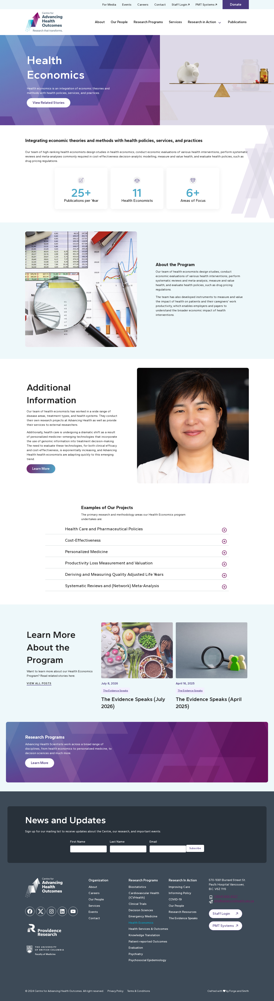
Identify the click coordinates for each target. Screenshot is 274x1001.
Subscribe (195, 848)
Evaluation (136, 947)
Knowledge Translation (144, 935)
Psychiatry (136, 954)
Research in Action (202, 22)
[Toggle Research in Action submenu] (221, 22)
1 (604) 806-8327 (226, 896)
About (100, 22)
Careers (142, 4)
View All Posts (39, 683)
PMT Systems (205, 4)
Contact (160, 4)
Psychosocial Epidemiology (147, 960)
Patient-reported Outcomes (148, 941)
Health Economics (141, 922)
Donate (235, 4)
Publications (237, 22)
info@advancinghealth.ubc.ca (234, 901)
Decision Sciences (141, 910)
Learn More (41, 469)
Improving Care (179, 887)
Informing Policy (180, 893)
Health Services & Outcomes (148, 929)
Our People (119, 22)
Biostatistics (137, 887)
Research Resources (182, 912)
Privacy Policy (115, 991)
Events (126, 4)
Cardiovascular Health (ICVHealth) (144, 895)
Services (175, 22)
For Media (109, 4)
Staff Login (179, 4)
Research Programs (148, 22)
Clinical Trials (138, 904)
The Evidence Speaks (115, 690)
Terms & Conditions (138, 991)
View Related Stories (48, 103)
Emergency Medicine (143, 916)
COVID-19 (175, 899)
